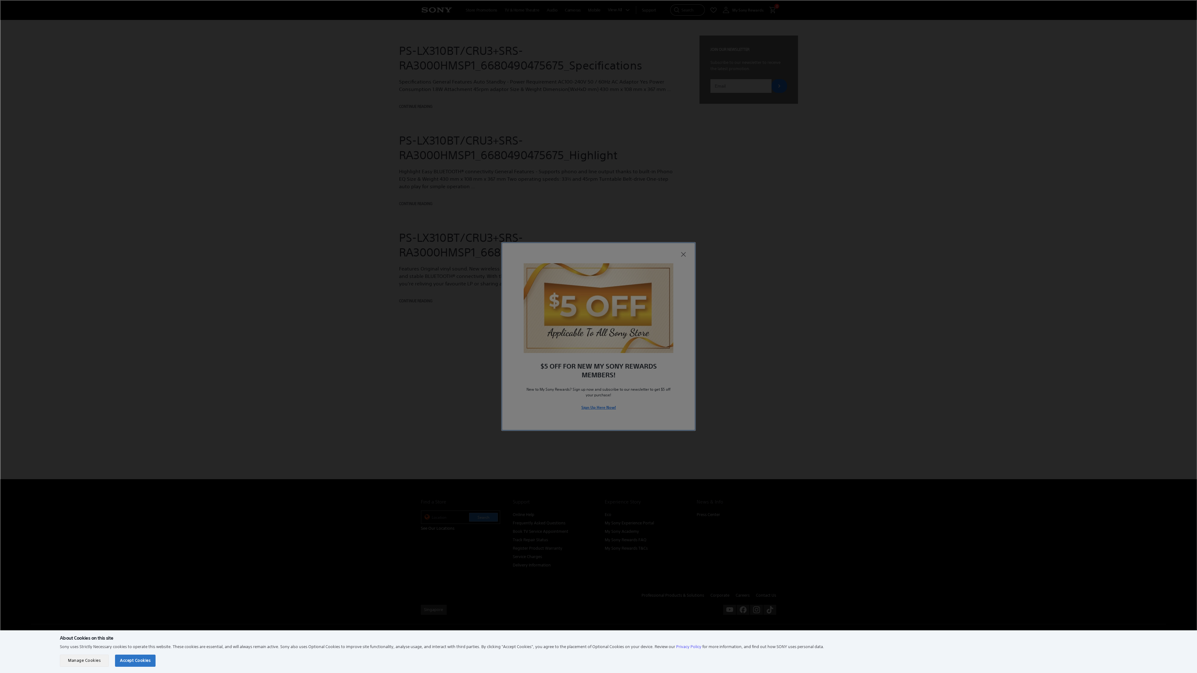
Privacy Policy (688, 646)
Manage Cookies (84, 660)
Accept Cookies (135, 660)
